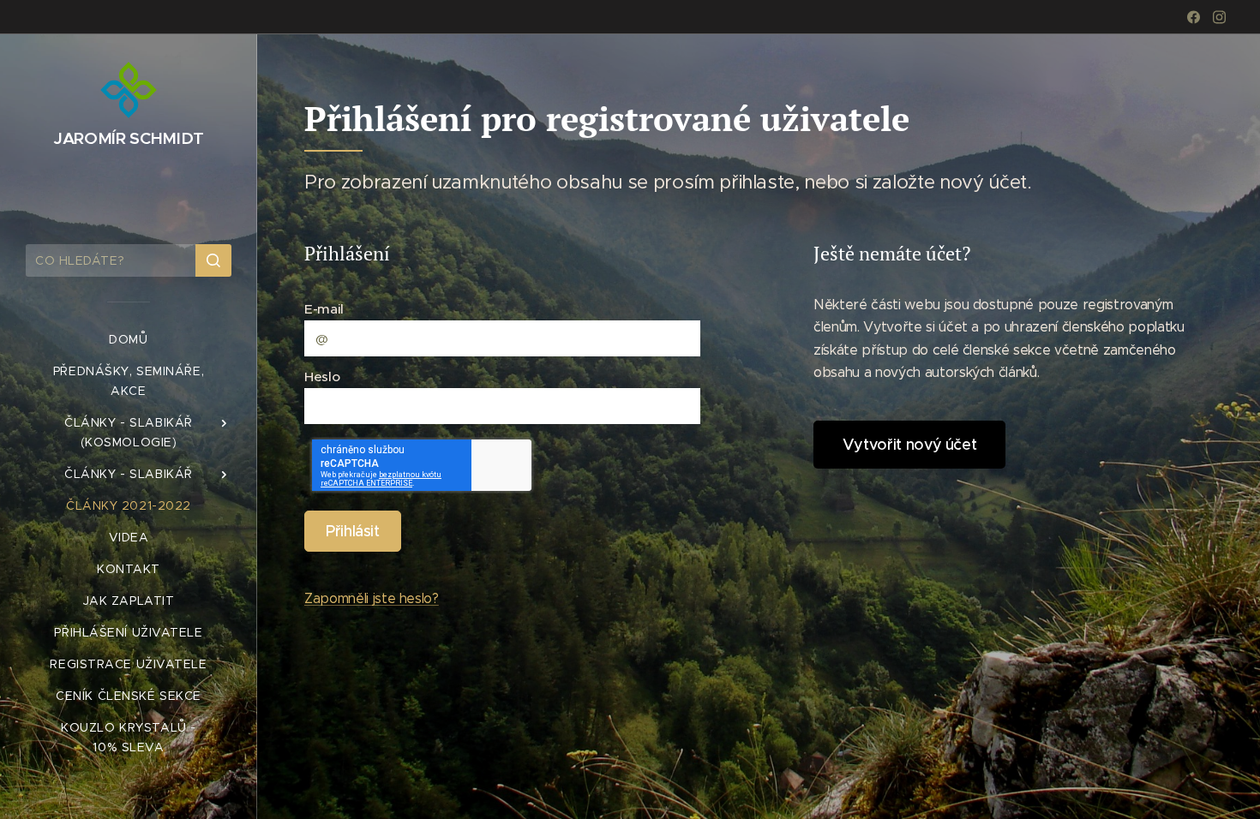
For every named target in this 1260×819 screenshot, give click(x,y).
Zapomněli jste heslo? (371, 598)
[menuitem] (128, 340)
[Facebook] (1193, 17)
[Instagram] (1219, 17)
